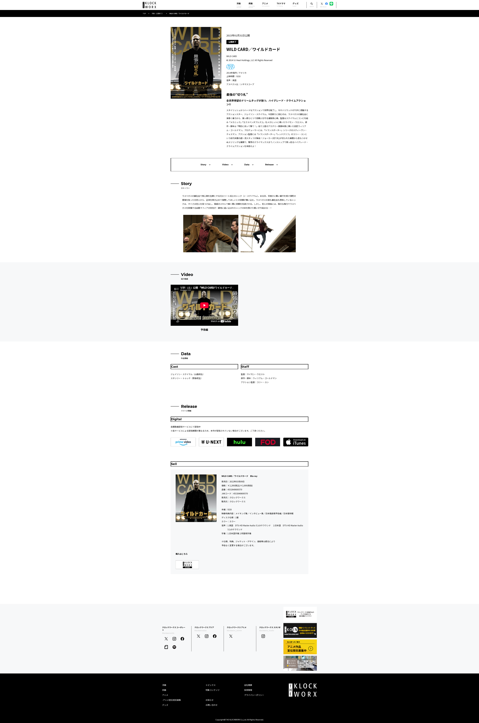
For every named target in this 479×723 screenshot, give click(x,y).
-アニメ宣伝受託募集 (171, 699)
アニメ (265, 4)
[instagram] (174, 639)
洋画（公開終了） (158, 13)
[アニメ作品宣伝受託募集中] (300, 646)
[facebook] (182, 639)
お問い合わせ (212, 704)
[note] (166, 647)
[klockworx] (149, 5)
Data (246, 164)
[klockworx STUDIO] (300, 663)
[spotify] (174, 647)
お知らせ (210, 699)
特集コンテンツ (213, 689)
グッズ (296, 4)
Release (269, 164)
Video (225, 164)
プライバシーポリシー (254, 694)
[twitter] (166, 639)
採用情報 (248, 689)
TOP (144, 13)
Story (203, 164)
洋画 (164, 684)
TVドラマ (281, 4)
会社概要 (248, 684)
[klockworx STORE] (300, 614)
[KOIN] (300, 630)
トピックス (211, 684)
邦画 (164, 689)
